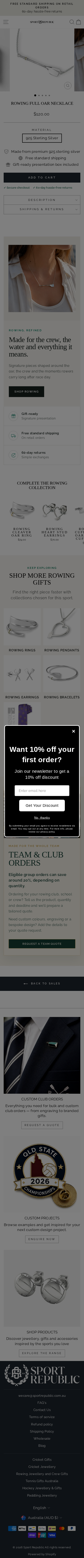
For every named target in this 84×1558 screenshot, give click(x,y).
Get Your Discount (42, 805)
